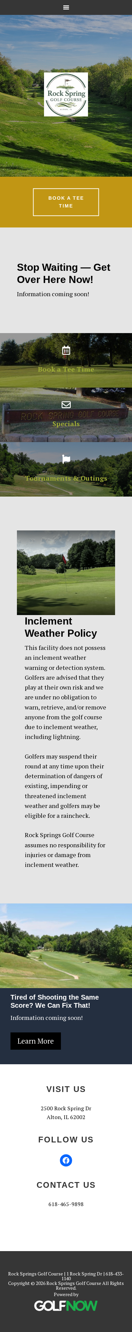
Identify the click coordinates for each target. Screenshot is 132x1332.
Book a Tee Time (66, 202)
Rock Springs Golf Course (66, 94)
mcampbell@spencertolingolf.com (66, 1213)
